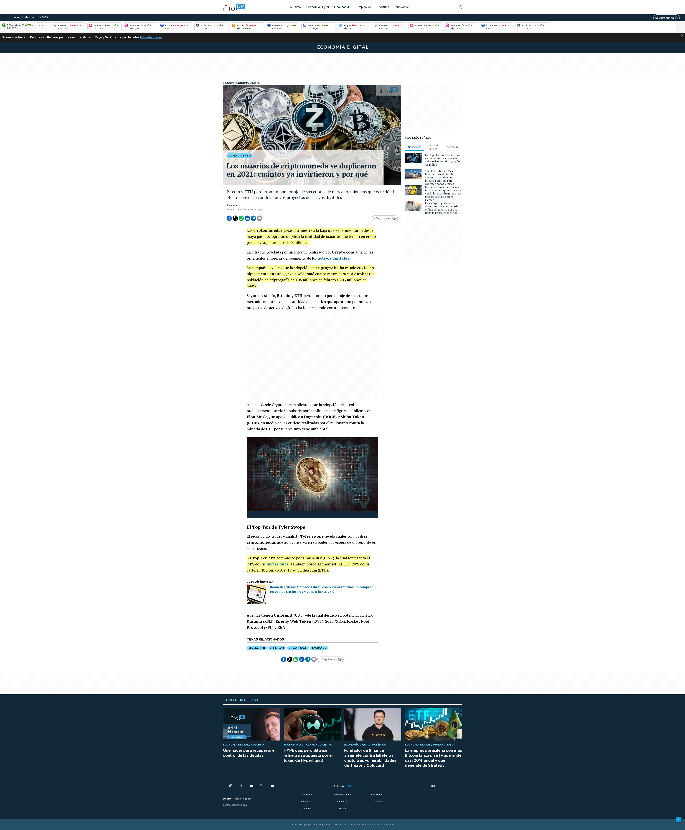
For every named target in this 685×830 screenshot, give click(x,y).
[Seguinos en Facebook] (241, 786)
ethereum (277, 648)
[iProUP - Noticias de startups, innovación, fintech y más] (233, 7)
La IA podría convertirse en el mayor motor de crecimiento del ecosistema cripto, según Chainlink (443, 159)
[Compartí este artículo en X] (235, 218)
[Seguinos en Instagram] (230, 786)
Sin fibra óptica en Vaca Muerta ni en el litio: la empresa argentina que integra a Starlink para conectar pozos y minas (439, 177)
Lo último (294, 7)
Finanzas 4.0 (342, 7)
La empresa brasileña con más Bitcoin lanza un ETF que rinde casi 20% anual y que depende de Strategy (433, 758)
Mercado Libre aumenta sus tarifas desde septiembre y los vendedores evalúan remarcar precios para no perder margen (443, 193)
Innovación (402, 7)
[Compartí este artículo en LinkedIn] (247, 218)
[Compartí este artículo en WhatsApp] (241, 218)
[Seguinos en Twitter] (261, 786)
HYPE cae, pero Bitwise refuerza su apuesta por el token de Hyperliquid (308, 755)
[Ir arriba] (678, 819)
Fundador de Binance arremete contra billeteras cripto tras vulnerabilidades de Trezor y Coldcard (370, 758)
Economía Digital (317, 7)
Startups (383, 7)
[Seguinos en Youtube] (272, 786)
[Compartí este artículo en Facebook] (229, 218)
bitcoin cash (298, 648)
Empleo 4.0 (364, 7)
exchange (319, 648)
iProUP (234, 205)
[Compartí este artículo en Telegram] (253, 218)
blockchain (256, 648)
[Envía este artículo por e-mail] (259, 218)
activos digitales (333, 258)
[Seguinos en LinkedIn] (251, 786)
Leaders (307, 808)
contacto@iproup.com (235, 805)
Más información (151, 37)
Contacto (342, 808)
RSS (433, 786)
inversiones (277, 564)
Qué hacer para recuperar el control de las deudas (249, 753)
